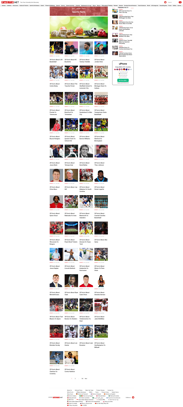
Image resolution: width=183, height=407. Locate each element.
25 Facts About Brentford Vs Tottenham (70, 112)
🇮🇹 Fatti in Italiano (71, 396)
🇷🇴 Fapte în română (72, 403)
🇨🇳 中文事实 (84, 405)
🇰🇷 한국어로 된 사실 (113, 399)
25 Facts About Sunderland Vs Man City (85, 112)
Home (73, 8)
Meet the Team (89, 390)
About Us (69, 390)
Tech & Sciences (142, 5)
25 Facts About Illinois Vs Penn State (99, 268)
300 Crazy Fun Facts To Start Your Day (125, 11)
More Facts (70, 394)
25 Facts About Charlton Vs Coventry (55, 372)
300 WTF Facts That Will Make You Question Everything (125, 42)
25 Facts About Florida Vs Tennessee (55, 112)
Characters (15, 5)
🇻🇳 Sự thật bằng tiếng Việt (101, 403)
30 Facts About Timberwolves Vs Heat (85, 319)
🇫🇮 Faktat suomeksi (84, 398)
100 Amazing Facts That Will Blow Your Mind (125, 35)
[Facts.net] (10, 2)
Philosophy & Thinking (107, 5)
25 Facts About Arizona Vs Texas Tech (85, 242)
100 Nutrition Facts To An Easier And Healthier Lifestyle (126, 29)
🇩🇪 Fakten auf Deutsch (82, 394)
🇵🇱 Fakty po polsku (108, 401)
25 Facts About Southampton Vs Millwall (99, 345)
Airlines (4, 5)
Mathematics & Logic (86, 5)
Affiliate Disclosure (81, 392)
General (58, 5)
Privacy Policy (105, 392)
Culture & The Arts (24, 5)
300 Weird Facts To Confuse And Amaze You (125, 48)
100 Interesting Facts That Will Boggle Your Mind (126, 17)
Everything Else (163, 5)
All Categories (154, 5)
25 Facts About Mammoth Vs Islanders (84, 216)
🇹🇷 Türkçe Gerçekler (72, 405)
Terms (97, 392)
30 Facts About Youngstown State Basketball (100, 112)
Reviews (116, 5)
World (148, 5)
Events (42, 5)
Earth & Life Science (34, 5)
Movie (94, 5)
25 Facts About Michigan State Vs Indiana (100, 86)
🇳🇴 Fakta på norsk (71, 398)
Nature (98, 5)
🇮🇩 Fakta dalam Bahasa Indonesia (85, 399)
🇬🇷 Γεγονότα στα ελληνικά (113, 398)
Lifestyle (78, 5)
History (63, 5)
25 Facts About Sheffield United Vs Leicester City (85, 86)
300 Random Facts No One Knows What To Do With (126, 22)
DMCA (90, 392)
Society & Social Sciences (130, 5)
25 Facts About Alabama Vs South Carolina (85, 189)
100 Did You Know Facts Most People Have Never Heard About (125, 54)
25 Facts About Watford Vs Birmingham (99, 139)
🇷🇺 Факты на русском (86, 403)
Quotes (179, 5)
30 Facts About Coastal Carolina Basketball (99, 216)
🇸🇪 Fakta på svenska (114, 396)
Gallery (174, 5)
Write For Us (70, 392)
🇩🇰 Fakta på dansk (100, 396)
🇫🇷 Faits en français (96, 394)
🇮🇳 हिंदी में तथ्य (70, 399)
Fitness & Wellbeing (50, 5)
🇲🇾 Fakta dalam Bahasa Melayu (75, 401)
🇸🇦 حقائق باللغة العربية (97, 398)
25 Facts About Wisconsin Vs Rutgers (55, 242)
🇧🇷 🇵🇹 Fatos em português (86, 396)
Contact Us (110, 390)
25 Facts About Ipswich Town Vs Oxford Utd (70, 139)
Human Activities (70, 5)
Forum (169, 5)
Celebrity (9, 5)
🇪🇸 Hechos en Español (109, 394)
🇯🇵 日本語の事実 (100, 399)
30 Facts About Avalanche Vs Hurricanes (84, 268)
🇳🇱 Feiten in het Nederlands (93, 401)
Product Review (100, 390)
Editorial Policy (78, 390)
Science (121, 5)
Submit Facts (115, 392)
